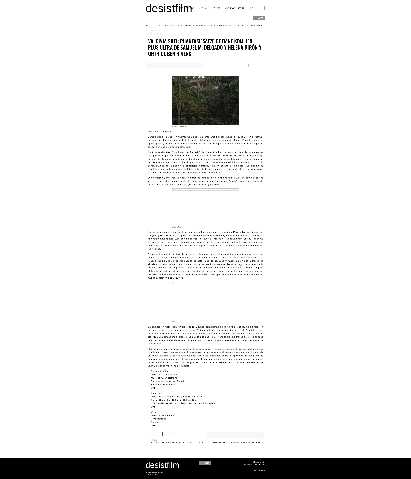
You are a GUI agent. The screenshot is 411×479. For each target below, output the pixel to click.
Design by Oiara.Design (259, 470)
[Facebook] (194, 470)
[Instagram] (206, 470)
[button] (259, 18)
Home (148, 26)
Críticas (157, 26)
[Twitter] (200, 470)
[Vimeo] (212, 470)
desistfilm (169, 8)
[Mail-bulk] (218, 470)
